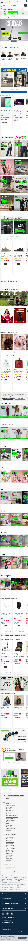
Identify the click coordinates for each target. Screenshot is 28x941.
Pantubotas (9, 856)
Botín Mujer (9, 853)
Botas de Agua (9, 855)
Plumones (8, 840)
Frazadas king (9, 843)
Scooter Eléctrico (10, 818)
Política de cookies (6, 920)
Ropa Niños (9, 812)
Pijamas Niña (9, 810)
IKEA (7, 823)
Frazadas (8, 860)
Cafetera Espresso (10, 828)
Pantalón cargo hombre (12, 817)
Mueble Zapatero (10, 867)
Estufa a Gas (9, 858)
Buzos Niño (9, 808)
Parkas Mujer (9, 850)
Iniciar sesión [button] (8, 398)
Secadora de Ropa (10, 820)
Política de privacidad (7, 922)
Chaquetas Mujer (10, 805)
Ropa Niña (8, 813)
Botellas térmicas (10, 847)
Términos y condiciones (8, 917)
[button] (14, 6)
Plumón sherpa (10, 845)
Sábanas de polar (10, 842)
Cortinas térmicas (10, 848)
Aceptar (22, 937)
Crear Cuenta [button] (20, 398)
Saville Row (9, 807)
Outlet (17, 17)
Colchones (8, 868)
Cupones (5, 17)
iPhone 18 (8, 830)
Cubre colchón (9, 838)
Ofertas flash (11, 17)
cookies (8, 938)
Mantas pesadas (10, 837)
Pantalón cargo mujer (11, 815)
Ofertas (23, 17)
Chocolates (9, 825)
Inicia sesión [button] (20, 1)
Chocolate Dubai (10, 826)
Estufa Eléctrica (10, 822)
